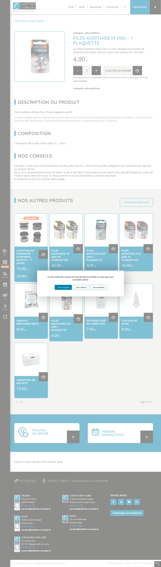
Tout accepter (63, 287)
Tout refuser (81, 287)
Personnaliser (99, 287)
